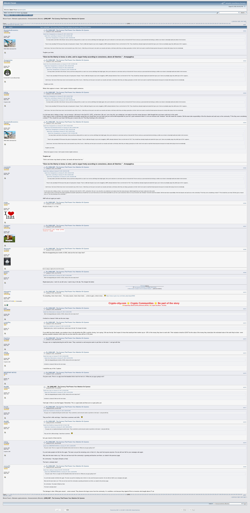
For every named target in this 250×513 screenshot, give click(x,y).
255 (213, 23)
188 (56, 23)
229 (152, 23)
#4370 (244, 292)
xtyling (6, 92)
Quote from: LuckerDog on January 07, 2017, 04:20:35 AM (58, 35)
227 (147, 23)
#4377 (244, 407)
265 (9, 24)
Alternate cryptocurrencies (19, 18)
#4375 (244, 373)
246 (192, 23)
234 (164, 23)
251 (204, 23)
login (18, 9)
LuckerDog (7, 322)
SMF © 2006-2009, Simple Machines (131, 510)
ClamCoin (7, 338)
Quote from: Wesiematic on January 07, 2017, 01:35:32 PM (57, 275)
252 (206, 23)
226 (145, 23)
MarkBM (6, 386)
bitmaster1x (7, 291)
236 (169, 23)
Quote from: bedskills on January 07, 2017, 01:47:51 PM (56, 326)
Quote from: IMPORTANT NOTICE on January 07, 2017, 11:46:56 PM (59, 445)
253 (208, 23)
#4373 (244, 339)
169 (11, 23)
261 (227, 23)
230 (155, 23)
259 (222, 23)
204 (93, 23)
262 (230, 23)
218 (126, 23)
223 (138, 23)
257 (218, 23)
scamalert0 (7, 167)
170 (13, 23)
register (24, 9)
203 (91, 23)
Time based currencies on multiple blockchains (145, 287)
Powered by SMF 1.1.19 (116, 510)
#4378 (244, 422)
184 (46, 23)
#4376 (244, 387)
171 (16, 23)
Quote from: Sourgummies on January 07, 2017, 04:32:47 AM (57, 34)
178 (32, 23)
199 (81, 23)
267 (13, 24)
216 (121, 23)
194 (70, 23)
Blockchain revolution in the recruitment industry (140, 288)
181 (39, 23)
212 (112, 23)
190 (60, 23)
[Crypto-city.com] (7, 304)
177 (30, 23)
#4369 (244, 272)
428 (22, 24)
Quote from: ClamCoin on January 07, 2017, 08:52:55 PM (56, 410)
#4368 (244, 249)
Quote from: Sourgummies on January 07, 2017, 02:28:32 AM (60, 37)
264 (6, 24)
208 (102, 23)
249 (199, 23)
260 (225, 23)
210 (107, 23)
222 (136, 23)
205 (95, 23)
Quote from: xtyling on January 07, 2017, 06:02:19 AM (56, 171)
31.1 (22, 12)
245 (190, 23)
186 (51, 23)
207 (100, 23)
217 (123, 23)
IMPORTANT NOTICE (10, 372)
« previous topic (235, 21)
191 (63, 23)
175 (25, 23)
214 (116, 23)
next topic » (243, 497)
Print (244, 24)
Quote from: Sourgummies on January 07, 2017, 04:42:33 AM (57, 125)
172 (18, 23)
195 (72, 23)
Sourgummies (8, 60)
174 (23, 23)
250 (201, 23)
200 (84, 23)
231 (157, 23)
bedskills (6, 271)
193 (67, 23)
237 (171, 23)
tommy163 (7, 466)
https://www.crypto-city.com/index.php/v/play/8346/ (120, 296)
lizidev (6, 202)
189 (58, 23)
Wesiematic (7, 248)
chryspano (7, 225)
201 (86, 23)
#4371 (244, 308)
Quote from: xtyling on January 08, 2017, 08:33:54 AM (56, 469)
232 (159, 23)
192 (65, 23)
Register (25, 15)
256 (215, 23)
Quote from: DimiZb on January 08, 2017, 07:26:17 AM (56, 425)
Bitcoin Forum (7, 18)
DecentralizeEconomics (11, 30)
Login (20, 15)
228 (150, 23)
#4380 (244, 466)
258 (220, 23)
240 (178, 23)
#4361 (244, 31)
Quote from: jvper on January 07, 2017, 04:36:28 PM (55, 356)
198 (79, 23)
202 (88, 23)
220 (131, 23)
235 (166, 23)
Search (16, 15)
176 (27, 23)
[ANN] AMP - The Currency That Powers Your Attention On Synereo (64, 18)
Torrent (25, 12)
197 (77, 23)
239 (176, 23)
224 (140, 23)
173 (20, 23)
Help (12, 15)
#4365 (244, 168)
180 (37, 23)
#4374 (244, 353)
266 (11, 24)
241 (180, 23)
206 (98, 23)
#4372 (244, 323)
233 (162, 23)
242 (183, 23)
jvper (5, 308)
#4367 (244, 226)
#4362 (244, 60)
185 (49, 23)
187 (53, 23)
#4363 (244, 93)
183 (44, 23)
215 (119, 23)
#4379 (244, 442)
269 (18, 24)
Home (7, 15)
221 (133, 23)
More (30, 15)
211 (109, 23)
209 (105, 23)
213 (114, 23)
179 (34, 23)
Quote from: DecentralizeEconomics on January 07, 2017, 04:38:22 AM (60, 64)
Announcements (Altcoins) (35, 18)
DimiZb (6, 407)
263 (4, 24)
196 (74, 23)
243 (185, 23)
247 (194, 23)
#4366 (244, 203)
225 (143, 23)
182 (42, 23)
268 (16, 24)
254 (211, 23)
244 (187, 23)
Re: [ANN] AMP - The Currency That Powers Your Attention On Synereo (67, 30)
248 (197, 23)
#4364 (244, 122)
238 (173, 23)
